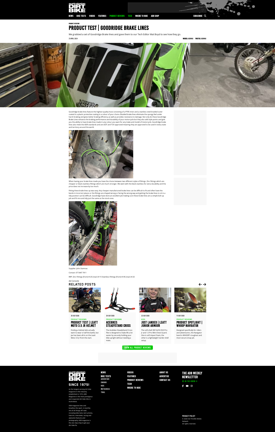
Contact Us (165, 380)
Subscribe (197, 15)
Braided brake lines (128, 114)
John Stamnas (82, 268)
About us (164, 372)
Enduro (104, 382)
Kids (102, 385)
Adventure (105, 379)
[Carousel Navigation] (202, 284)
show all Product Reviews (137, 347)
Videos (92, 15)
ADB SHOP (155, 15)
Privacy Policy (188, 416)
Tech (130, 15)
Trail (103, 392)
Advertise (164, 376)
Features (102, 15)
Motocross (105, 389)
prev (200, 284)
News (71, 15)
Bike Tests (81, 15)
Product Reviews (117, 15)
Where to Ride (141, 15)
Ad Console (74, 281)
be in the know (188, 381)
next (204, 284)
